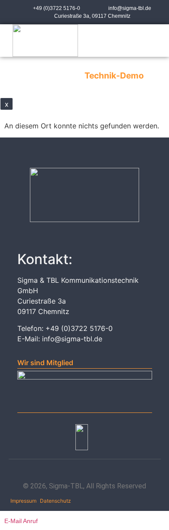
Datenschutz (55, 500)
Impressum (23, 500)
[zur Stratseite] (45, 40)
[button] (135, 40)
